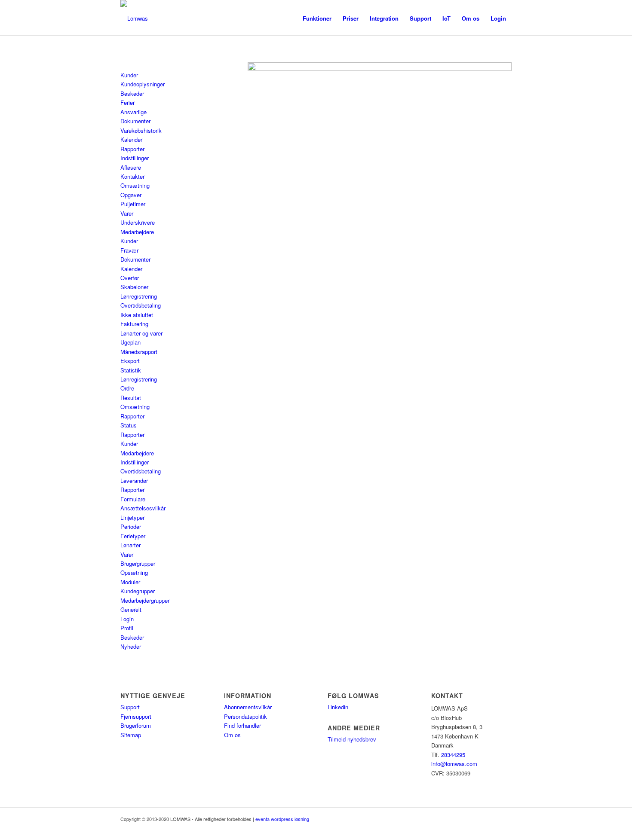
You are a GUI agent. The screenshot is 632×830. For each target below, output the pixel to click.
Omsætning (135, 185)
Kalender (131, 139)
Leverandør (134, 480)
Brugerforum (135, 725)
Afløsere (130, 167)
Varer (126, 213)
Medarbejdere (137, 232)
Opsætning (134, 572)
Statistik (130, 370)
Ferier (127, 102)
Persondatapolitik (245, 716)
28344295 (453, 755)
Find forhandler (242, 725)
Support (130, 707)
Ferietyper (132, 536)
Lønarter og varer (141, 333)
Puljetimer (132, 204)
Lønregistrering (138, 296)
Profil (126, 628)
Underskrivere (137, 222)
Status (128, 425)
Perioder (130, 526)
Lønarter (130, 545)
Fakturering (134, 324)
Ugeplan (130, 342)
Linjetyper (132, 517)
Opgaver (130, 195)
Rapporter (132, 149)
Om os (232, 735)
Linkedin (338, 707)
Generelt (130, 609)
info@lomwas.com (454, 764)
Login (127, 619)
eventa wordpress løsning (282, 818)
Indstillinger (134, 158)
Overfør (129, 278)
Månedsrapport (138, 352)
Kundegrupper (137, 591)
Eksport (130, 361)
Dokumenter (135, 121)
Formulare (132, 499)
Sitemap (130, 735)
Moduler (130, 582)
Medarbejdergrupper (144, 600)
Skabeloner (134, 287)
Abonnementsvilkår (248, 707)
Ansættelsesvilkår (143, 508)
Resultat (130, 398)
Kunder (129, 75)
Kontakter (132, 176)
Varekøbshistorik (141, 130)
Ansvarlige (133, 112)
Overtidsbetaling (140, 305)
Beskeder (132, 93)
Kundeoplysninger (142, 84)
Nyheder (130, 646)
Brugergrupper (137, 563)
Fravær (129, 250)
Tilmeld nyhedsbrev (352, 739)
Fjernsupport (135, 716)
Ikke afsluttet (136, 315)
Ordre (127, 388)
